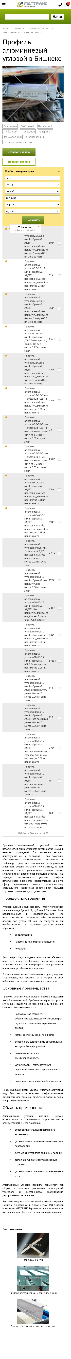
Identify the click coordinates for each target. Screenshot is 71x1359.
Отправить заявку (19, 151)
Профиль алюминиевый (39, 28)
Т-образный (28, 131)
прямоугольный (12, 136)
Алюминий (19, 28)
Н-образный (45, 126)
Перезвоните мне (19, 161)
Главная (7, 28)
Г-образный (10, 126)
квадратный (45, 131)
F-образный (27, 126)
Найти (57, 16)
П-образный (10, 131)
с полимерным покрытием (18, 142)
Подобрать (33, 219)
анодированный (35, 136)
